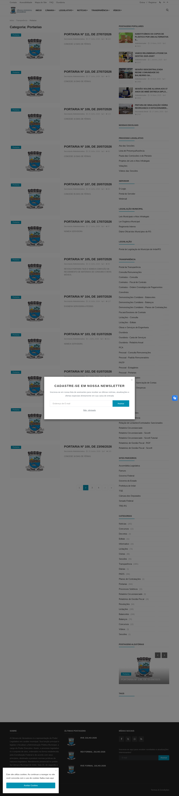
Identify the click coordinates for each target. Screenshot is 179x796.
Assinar (121, 403)
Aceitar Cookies (31, 785)
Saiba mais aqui (47, 778)
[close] (131, 379)
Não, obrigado (89, 410)
